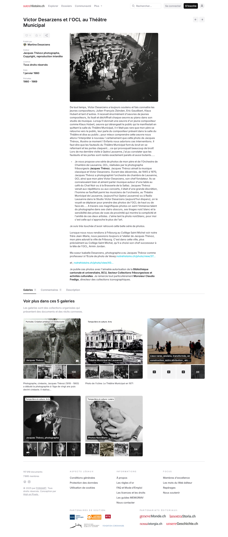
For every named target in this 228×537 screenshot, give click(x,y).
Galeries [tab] (29, 289)
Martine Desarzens (39, 44)
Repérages (169, 487)
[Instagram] (29, 481)
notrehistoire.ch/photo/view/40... (94, 262)
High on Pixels (31, 494)
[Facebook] (24, 481)
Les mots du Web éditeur (177, 482)
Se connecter (173, 5)
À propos (121, 477)
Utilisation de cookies (82, 487)
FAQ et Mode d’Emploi (129, 487)
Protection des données (84, 482)
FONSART (41, 488)
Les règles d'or (125, 482)
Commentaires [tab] (51, 289)
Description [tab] (73, 289)
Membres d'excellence (176, 477)
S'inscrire (190, 5)
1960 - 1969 (30, 81)
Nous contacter (125, 502)
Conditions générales (82, 477)
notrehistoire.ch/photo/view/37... (136, 256)
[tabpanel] (114, 377)
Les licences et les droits (130, 492)
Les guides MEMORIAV (129, 497)
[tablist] (114, 290)
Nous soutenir (171, 492)
